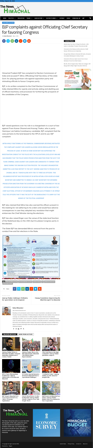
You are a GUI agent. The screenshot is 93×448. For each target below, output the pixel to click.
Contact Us (78, 443)
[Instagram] (16, 329)
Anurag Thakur (36, 281)
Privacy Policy (71, 443)
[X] (8, 41)
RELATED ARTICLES (10, 334)
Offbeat (62, 18)
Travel (29, 18)
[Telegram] (25, 41)
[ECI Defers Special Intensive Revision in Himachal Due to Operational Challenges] (31, 366)
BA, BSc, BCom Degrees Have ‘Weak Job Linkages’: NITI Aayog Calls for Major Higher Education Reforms (77, 65)
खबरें (83, 18)
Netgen (10, 446)
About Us (85, 443)
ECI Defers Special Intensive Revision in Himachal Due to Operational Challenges (30, 375)
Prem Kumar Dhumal (7, 283)
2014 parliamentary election (25, 281)
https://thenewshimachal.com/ (19, 310)
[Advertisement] (31, 58)
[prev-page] (57, 334)
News (4, 18)
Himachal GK (76, 18)
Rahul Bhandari (8, 36)
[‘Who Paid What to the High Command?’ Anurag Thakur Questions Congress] (51, 344)
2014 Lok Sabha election (12, 281)
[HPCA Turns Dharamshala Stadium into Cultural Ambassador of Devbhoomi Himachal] (11, 366)
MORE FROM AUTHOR (25, 334)
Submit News (63, 443)
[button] (90, 18)
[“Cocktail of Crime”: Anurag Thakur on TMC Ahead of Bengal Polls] (51, 366)
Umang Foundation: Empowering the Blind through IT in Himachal (47, 299)
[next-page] (59, 334)
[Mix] (29, 41)
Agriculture (38, 18)
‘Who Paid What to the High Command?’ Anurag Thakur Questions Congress (50, 353)
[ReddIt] (20, 41)
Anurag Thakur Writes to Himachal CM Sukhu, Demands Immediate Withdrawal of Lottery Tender (77, 55)
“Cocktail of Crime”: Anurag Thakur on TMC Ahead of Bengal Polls (50, 375)
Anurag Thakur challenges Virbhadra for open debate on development (15, 299)
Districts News (51, 18)
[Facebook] (4, 41)
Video (68, 18)
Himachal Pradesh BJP (50, 281)
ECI (42, 281)
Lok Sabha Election (8, 22)
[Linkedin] (16, 41)
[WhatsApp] (12, 41)
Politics (11, 18)
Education (21, 18)
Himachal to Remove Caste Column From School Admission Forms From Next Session (76, 60)
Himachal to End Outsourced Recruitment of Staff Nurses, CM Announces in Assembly (76, 50)
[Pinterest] (21, 329)
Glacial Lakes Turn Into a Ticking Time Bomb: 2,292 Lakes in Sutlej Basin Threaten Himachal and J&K (76, 45)
